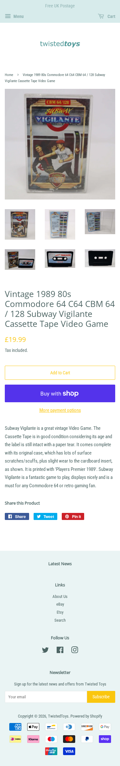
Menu (18, 16)
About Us (60, 596)
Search (60, 620)
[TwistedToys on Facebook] (60, 651)
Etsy (60, 612)
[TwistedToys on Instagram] (74, 651)
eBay (60, 604)
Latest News (60, 563)
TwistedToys (58, 716)
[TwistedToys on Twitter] (45, 651)
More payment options (60, 410)
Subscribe (101, 696)
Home (9, 75)
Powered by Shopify (86, 716)
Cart (111, 16)
